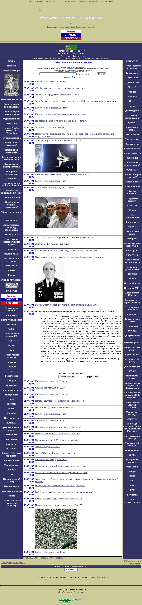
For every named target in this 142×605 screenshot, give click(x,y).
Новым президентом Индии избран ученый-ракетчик (60, 466)
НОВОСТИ (11, 470)
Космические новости (11, 99)
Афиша (11, 496)
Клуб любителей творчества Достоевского (132, 385)
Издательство (132, 144)
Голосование (83, 1)
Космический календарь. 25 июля (51, 108)
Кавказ (132, 92)
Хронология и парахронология (11, 165)
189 (57, 558)
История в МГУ (132, 288)
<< (24, 558)
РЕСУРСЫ (11, 404)
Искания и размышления (132, 116)
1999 (132, 490)
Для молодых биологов (11, 309)
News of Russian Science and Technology (11, 130)
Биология (11, 249)
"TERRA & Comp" (11, 197)
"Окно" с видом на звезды (47, 446)
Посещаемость (11, 418)
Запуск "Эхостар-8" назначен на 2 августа (55, 453)
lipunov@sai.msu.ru (99, 577)
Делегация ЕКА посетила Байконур (52, 244)
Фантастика (132, 467)
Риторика (132, 238)
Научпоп (11, 324)
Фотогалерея (132, 222)
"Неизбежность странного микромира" (11, 204)
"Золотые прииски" (132, 192)
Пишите (52, 1)
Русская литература (11, 280)
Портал (28, 1)
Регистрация (102, 1)
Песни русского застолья (11, 356)
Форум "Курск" (132, 354)
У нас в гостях (132, 139)
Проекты (11, 413)
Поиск (11, 408)
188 (54, 558)
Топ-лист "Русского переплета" (11, 454)
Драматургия (132, 110)
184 (39, 558)
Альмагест (11, 178)
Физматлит (11, 123)
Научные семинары (11, 138)
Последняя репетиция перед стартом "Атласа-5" (58, 427)
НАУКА (11, 61)
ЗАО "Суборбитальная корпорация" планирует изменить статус (65, 237)
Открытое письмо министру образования (11, 227)
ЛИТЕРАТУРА (132, 61)
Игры (11, 350)
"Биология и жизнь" (11, 212)
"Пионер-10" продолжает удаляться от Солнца (57, 95)
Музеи (11, 345)
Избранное (11, 434)
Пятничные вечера (132, 377)
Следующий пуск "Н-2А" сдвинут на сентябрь (57, 440)
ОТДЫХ (11, 341)
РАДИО (11, 329)
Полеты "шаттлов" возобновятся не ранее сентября (59, 401)
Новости (60, 1)
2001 (132, 480)
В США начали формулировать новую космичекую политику (64, 492)
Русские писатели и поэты (11, 428)
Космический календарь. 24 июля (51, 181)
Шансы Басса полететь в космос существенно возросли (61, 472)
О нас (46, 1)
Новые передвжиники (132, 216)
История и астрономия (11, 172)
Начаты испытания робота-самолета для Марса (57, 433)
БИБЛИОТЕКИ (11, 315)
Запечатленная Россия (132, 320)
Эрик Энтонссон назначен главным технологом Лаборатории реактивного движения (75, 101)
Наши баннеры (11, 465)
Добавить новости (132, 564)
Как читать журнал (11, 390)
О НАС (11, 371)
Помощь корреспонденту (13, 562)
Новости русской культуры (11, 480)
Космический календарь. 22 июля (51, 394)
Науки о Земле (11, 254)
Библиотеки (11, 439)
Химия (11, 275)
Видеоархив (132, 250)
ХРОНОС (132, 278)
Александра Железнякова (73, 56)
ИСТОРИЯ (132, 274)
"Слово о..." (132, 170)
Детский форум (132, 366)
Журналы (11, 423)
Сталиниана (132, 326)
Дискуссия (112, 1)
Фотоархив (11, 444)
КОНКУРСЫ (11, 291)
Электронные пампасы (132, 460)
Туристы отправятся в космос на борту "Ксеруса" (58, 140)
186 (46, 558)
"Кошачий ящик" (132, 186)
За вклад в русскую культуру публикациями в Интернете (132, 427)
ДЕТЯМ (132, 455)
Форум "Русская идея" (132, 348)
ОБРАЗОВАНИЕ (11, 220)
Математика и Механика (11, 259)
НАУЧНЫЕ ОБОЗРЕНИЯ (11, 186)
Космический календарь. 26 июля (51, 81)
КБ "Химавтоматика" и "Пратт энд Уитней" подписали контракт (66, 250)
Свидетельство (69, 68)
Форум (132, 471)
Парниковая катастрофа (11, 151)
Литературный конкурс (132, 437)
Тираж (11, 399)
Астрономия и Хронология (132, 308)
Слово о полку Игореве (132, 294)
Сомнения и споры (132, 128)
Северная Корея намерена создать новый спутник (58, 498)
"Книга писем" (132, 182)
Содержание (38, 1)
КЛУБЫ (132, 371)
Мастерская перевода (132, 413)
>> (65, 558)
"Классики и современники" (132, 163)
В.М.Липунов (80, 67)
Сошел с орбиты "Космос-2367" (50, 388)
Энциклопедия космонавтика (11, 105)
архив (72, 27)
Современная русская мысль (132, 261)
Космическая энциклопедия (58, 27)
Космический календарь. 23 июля (51, 381)
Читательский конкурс (132, 444)
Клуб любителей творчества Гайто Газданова (132, 395)
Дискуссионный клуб (132, 336)
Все (11, 474)
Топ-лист (92, 1)
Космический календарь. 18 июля (51, 552)
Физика (11, 270)
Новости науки (11, 486)
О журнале (11, 385)
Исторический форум (132, 360)
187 (50, 558)
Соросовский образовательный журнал (11, 241)
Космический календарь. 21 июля (51, 414)
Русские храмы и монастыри (132, 244)
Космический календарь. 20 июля (51, 420)
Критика (132, 122)
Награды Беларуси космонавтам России (54, 407)
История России (132, 283)
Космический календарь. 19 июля (51, 459)
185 (42, 558)
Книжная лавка (70, 1)
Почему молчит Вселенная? (11, 143)
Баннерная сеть (11, 460)
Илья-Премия (132, 450)
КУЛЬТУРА (132, 205)
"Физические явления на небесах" (11, 191)
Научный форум (11, 70)
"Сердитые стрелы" (132, 199)
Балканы (132, 96)
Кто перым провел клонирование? (11, 158)
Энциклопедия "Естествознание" (11, 112)
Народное (11, 362)
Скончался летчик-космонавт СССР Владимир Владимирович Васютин (69, 257)
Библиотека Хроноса (11, 320)
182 (31, 558)
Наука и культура (11, 183)
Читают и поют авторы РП (11, 334)
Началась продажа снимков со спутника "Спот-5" (58, 505)
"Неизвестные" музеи (132, 232)
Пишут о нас (11, 395)
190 (61, 558)
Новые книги (132, 134)
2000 (132, 485)
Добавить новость (132, 561)
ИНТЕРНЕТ (11, 449)
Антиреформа (11, 234)
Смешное (11, 366)
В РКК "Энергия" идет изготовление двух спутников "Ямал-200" (66, 305)
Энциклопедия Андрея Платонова (132, 405)
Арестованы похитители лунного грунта (54, 187)
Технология (11, 265)
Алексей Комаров (75, 592)
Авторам (11, 380)
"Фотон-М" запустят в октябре (49, 127)
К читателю (132, 73)
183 (35, 558)
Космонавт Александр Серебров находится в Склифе (60, 114)
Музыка (132, 226)
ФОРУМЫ (132, 331)
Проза (132, 101)
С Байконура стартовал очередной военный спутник (60, 88)
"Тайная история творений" (132, 175)
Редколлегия (11, 376)
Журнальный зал (11, 119)
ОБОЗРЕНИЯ (132, 158)
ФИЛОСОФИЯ (132, 255)
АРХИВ (132, 476)
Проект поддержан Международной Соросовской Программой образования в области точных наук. (71, 58)
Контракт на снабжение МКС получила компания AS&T (62, 174)
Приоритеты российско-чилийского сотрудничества (60, 485)
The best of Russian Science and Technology (11, 503)
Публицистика (132, 82)
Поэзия (132, 106)
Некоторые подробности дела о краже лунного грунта (61, 121)
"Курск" (132, 87)
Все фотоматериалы (132, 500)
